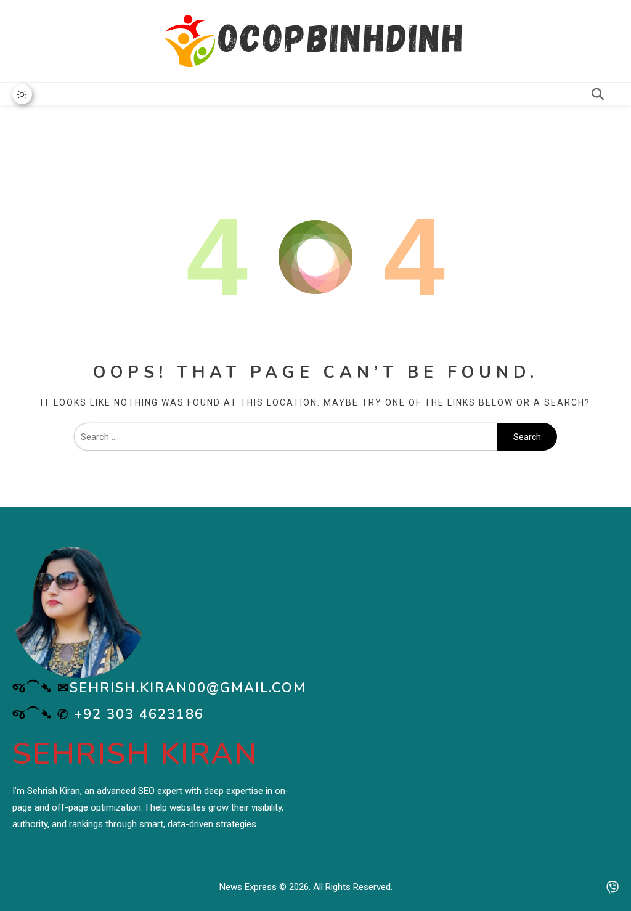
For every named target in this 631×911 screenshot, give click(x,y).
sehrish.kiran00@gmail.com (188, 688)
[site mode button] (22, 94)
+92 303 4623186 (139, 714)
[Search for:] (286, 437)
